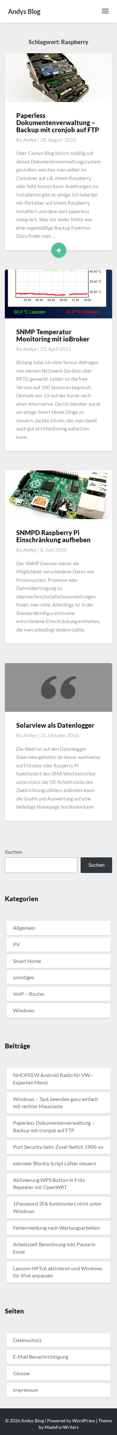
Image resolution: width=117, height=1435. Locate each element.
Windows (23, 1010)
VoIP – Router (29, 994)
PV (16, 944)
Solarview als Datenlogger (55, 725)
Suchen (13, 852)
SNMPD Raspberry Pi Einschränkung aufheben (53, 536)
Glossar (21, 1373)
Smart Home (27, 961)
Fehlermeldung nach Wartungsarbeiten (56, 1227)
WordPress (83, 1420)
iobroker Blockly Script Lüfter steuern (54, 1163)
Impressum (25, 1390)
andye (30, 140)
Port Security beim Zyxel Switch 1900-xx (58, 1147)
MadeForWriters (62, 1427)
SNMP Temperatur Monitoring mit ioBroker (52, 335)
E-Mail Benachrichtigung (40, 1356)
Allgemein (24, 928)
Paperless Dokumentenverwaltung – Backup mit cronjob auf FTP (57, 122)
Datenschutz (27, 1340)
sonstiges (23, 977)
